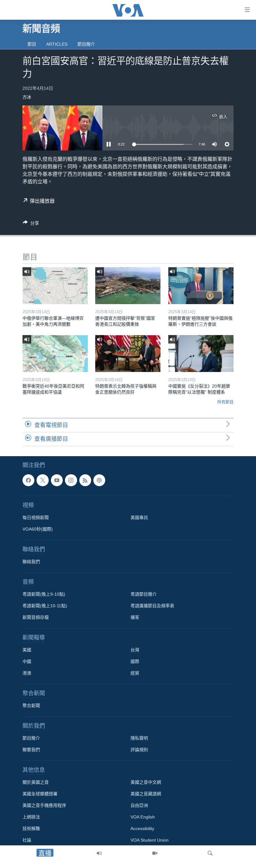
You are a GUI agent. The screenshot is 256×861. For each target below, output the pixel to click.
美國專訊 (139, 517)
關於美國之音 (35, 782)
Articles (56, 44)
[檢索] (210, 853)
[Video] (154, 853)
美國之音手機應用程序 (44, 805)
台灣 (134, 649)
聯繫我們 (31, 749)
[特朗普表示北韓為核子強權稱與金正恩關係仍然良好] (127, 353)
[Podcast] (99, 480)
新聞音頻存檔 (35, 617)
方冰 (26, 96)
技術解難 (31, 828)
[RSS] (85, 480)
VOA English (142, 816)
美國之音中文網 (145, 782)
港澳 (26, 672)
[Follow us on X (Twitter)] (42, 480)
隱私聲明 (139, 738)
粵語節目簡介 (143, 594)
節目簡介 (86, 44)
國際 (134, 661)
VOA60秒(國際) (37, 529)
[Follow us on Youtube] (57, 480)
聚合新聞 (31, 705)
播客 (134, 617)
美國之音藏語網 (145, 793)
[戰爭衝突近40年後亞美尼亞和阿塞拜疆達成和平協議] (55, 353)
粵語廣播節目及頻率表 (152, 605)
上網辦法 (31, 816)
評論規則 (139, 749)
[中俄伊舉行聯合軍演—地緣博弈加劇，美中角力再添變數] (55, 285)
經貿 (134, 672)
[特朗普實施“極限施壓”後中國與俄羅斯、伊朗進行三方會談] (201, 285)
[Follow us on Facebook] (28, 480)
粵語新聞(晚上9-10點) (43, 594)
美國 (26, 649)
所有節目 (225, 402)
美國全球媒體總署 (39, 793)
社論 (26, 840)
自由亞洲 (139, 805)
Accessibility (142, 828)
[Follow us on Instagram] (71, 480)
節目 (31, 44)
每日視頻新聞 (35, 517)
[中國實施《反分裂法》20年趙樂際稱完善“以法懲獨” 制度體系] (201, 353)
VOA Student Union (149, 840)
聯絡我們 (31, 561)
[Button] (31, 224)
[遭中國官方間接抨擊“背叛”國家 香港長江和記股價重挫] (127, 285)
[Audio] (99, 853)
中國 (26, 661)
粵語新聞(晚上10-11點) (44, 605)
